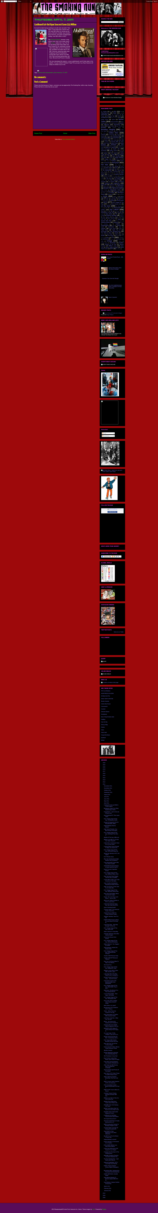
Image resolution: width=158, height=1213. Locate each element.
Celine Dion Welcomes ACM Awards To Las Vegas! (111, 1149)
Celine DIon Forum (106, 704)
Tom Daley (110, 235)
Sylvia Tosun (112, 228)
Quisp (102, 211)
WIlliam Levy (112, 245)
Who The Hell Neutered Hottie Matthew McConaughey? (111, 859)
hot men (104, 165)
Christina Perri (116, 138)
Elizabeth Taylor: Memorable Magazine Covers (111, 1112)
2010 (104, 1193)
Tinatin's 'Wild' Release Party (111, 955)
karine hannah (119, 174)
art (120, 117)
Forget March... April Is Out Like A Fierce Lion (111, 812)
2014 (104, 777)
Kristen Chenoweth (110, 177)
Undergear (121, 237)
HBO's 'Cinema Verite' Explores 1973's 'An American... (111, 1082)
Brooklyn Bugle (117, 127)
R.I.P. (107, 211)
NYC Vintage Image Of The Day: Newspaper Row (110, 998)
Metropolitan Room (115, 190)
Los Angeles (112, 181)
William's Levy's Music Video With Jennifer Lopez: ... (111, 971)
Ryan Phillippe (115, 216)
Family (122, 152)
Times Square (118, 234)
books (102, 126)
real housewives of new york (112, 212)
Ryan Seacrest (58, 72)
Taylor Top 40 (116, 230)
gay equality (116, 156)
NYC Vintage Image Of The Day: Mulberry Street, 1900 (111, 873)
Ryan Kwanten (106, 216)
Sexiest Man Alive (106, 221)
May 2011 (106, 801)
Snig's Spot (104, 732)
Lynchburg (121, 181)
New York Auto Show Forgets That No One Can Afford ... (111, 877)
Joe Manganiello (107, 170)
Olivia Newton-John (116, 204)
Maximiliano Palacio (108, 188)
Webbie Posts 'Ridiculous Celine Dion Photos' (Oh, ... (111, 1102)
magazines (116, 183)
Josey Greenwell (114, 171)
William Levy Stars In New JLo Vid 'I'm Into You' (111, 1098)
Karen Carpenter (113, 297)
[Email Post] (38, 70)
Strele (120, 226)
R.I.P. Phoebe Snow (109, 856)
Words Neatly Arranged (112, 247)
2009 (104, 1195)
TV (63, 72)
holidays (113, 160)
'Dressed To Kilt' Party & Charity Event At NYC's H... (111, 1121)
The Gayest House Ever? (110, 1118)
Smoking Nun (107, 223)
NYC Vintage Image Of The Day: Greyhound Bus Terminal (110, 952)
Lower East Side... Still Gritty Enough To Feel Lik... (111, 925)
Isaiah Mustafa (114, 166)
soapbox (118, 224)
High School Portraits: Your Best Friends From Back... (111, 830)
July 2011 (106, 796)
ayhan (113, 119)
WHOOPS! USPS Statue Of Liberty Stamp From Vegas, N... (111, 1030)
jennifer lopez (114, 169)
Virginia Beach (104, 242)
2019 (104, 769)
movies (110, 194)
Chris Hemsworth (114, 137)
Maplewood (112, 184)
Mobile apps (105, 192)
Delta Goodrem (112, 145)
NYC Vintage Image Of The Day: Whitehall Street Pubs (111, 890)
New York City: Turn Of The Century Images (110, 1044)
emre (110, 151)
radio (111, 211)
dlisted (102, 740)
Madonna (107, 183)
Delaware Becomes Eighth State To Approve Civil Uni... (111, 1025)
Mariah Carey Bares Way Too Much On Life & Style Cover (111, 1109)
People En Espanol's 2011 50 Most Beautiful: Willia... (111, 823)
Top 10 (117, 235)
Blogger (104, 1209)
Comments (106, 436)
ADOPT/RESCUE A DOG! (107, 693)
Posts (104, 433)
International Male (105, 166)
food (113, 154)
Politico (103, 727)
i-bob (93, 1209)
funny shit (106, 156)
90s (121, 111)
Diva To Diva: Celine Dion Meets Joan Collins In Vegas (111, 1059)
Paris (102, 207)
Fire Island (114, 153)
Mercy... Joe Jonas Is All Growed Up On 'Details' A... (111, 1022)
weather (121, 242)
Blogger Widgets (110, 314)
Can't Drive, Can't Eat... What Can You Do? (111, 1018)
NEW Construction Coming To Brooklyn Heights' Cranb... (111, 1125)
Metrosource (103, 191)
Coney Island (114, 140)
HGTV (102, 160)
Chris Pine (108, 138)
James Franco (108, 167)
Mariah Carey (120, 184)
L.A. (102, 178)
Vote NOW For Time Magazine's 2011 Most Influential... (110, 1133)
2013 (104, 779)
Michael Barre (117, 191)
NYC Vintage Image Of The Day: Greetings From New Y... (111, 834)
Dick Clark (120, 147)
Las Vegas (117, 178)
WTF (66, 72)
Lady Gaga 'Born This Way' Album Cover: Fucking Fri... (111, 974)
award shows (104, 119)
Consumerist (104, 706)
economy (103, 150)
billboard (106, 124)
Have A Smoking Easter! (110, 907)
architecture (104, 117)
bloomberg (117, 124)
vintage (109, 241)
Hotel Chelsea (118, 164)
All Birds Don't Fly (105, 696)
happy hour (108, 159)
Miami (109, 191)
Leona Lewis (104, 180)
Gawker (53, 43)
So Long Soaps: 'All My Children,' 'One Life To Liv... (111, 1033)
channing (109, 136)
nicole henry (113, 199)
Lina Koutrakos (114, 180)
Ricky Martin (109, 214)
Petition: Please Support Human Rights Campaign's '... (111, 1167)
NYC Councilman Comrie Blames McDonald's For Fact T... (111, 1086)
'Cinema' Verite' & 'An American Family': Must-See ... (111, 910)
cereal (117, 134)
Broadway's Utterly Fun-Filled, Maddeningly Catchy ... (111, 809)
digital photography (105, 148)
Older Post (91, 133)
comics (106, 140)
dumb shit (116, 149)
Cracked (103, 709)
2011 (104, 784)
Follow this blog (112, 511)
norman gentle (120, 200)
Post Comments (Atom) (68, 139)
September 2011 (108, 792)
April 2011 (106, 803)
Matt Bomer (121, 186)
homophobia (106, 162)
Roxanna (122, 215)
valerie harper (119, 239)
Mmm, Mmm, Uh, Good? (110, 1005)
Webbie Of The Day (110, 244)
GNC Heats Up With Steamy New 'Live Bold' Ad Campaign (111, 1066)
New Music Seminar (110, 197)
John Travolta (104, 171)
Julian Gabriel (116, 172)
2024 (104, 764)
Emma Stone (104, 151)
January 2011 (107, 1190)
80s (115, 111)
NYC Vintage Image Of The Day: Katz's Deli (110, 928)
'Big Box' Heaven (108, 1050)
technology (104, 231)
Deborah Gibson (105, 711)
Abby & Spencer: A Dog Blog (111, 931)
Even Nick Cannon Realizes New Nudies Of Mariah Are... (111, 1062)
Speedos (119, 225)
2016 (104, 773)
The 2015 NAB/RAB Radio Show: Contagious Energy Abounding (115, 287)
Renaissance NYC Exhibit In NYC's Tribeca (111, 1008)
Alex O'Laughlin (115, 114)
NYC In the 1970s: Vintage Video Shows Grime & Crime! (110, 1002)
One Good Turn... (108, 964)
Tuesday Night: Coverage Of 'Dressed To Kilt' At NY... (111, 1128)
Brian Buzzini (119, 126)
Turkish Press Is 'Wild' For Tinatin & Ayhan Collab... (110, 913)
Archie (119, 116)
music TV (115, 196)
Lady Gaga (109, 178)
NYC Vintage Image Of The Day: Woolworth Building (110, 941)
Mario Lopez (106, 185)
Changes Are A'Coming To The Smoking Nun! (111, 1152)
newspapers (120, 197)
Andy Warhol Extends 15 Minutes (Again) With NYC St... (111, 1179)
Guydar (111, 157)
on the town (106, 206)
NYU (108, 204)
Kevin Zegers (115, 176)
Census (103, 134)
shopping (115, 222)
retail (102, 213)
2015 (104, 775)
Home (65, 133)
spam (113, 225)
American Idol (41, 72)
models (112, 192)
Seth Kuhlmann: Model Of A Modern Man (110, 948)
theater (116, 233)
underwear (105, 239)
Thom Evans (109, 234)
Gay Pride (103, 157)
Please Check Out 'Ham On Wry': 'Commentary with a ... (111, 1037)
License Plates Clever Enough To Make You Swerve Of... (111, 847)
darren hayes (114, 143)
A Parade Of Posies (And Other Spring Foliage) (111, 934)
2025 (104, 762)
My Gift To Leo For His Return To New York (111, 1136)
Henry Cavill (119, 159)
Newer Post (38, 133)
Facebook (116, 151)
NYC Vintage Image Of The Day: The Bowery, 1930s (110, 819)
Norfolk (112, 200)
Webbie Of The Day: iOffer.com (111, 837)
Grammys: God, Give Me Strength (110, 278)
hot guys (115, 163)
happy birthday (119, 157)
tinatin (103, 235)
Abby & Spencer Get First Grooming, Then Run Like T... (111, 1078)
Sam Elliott (103, 219)
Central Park (111, 134)
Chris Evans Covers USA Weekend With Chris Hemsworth (110, 982)
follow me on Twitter (119, 632)
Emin (121, 150)
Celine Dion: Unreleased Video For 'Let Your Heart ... (111, 843)
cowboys (107, 141)
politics (103, 209)
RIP (116, 214)
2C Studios (104, 111)
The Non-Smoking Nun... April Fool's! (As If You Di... (111, 1159)
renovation (119, 212)
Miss (123, 191)
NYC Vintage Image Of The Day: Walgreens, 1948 (110, 967)
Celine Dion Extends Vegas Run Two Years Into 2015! (111, 904)
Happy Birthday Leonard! (110, 1139)
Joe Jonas (121, 169)
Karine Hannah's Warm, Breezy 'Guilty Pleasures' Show (111, 1047)
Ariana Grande (114, 117)
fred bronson (120, 154)
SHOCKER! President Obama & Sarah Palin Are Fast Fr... (111, 866)
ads (121, 113)
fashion (106, 153)
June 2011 (107, 799)
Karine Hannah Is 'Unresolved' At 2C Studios (111, 1142)
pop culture (114, 210)
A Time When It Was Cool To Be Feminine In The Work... (112, 880)
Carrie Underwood (120, 131)
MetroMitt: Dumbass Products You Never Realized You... (111, 1156)
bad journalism (49, 72)
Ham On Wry (104, 722)
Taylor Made (104, 230)
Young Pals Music (105, 735)
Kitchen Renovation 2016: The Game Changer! (115, 268)
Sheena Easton (105, 222)
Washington (113, 242)
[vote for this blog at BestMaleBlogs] (112, 471)
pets (111, 207)
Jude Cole (109, 172)
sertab (119, 219)
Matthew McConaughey (118, 187)
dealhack (103, 737)
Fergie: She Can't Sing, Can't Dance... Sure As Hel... (111, 897)
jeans (116, 167)
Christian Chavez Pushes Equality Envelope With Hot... (110, 1095)
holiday (107, 160)
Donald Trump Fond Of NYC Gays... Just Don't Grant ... (111, 978)
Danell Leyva (106, 143)
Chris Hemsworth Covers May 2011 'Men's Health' (111, 863)
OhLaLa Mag (104, 724)
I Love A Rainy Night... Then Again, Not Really (110, 994)
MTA (117, 194)
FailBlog (103, 719)
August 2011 (107, 794)
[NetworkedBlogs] (112, 509)
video (102, 241)
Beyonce (121, 123)
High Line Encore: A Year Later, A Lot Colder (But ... (111, 887)
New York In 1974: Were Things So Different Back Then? (112, 1074)
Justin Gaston (110, 174)
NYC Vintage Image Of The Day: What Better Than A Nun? (110, 987)
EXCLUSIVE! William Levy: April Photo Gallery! (110, 1145)
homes (122, 160)
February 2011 (108, 1188)
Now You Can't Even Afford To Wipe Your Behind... (111, 962)
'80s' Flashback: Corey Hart (110, 1056)
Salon (102, 730)
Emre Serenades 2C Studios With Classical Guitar (111, 1015)
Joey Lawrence (118, 170)
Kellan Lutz (106, 176)
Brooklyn (103, 127)
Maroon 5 (113, 185)
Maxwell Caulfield (118, 188)
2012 (104, 782)
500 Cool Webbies (105, 691)
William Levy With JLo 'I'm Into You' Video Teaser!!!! (111, 840)
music (105, 196)
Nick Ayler (106, 199)
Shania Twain (119, 220)
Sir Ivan (122, 222)
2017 (104, 771)
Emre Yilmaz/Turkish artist (107, 717)
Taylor (120, 228)
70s (111, 111)
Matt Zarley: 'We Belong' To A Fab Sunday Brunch (111, 991)
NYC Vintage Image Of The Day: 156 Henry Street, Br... (111, 850)
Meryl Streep (104, 190)
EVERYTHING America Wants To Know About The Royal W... (111, 921)
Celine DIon (113, 133)
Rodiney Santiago (111, 215)
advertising (104, 114)
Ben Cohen (109, 123)
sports (102, 227)
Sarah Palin (112, 219)
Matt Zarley (106, 187)
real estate (117, 211)
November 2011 (108, 788)
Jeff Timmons (106, 169)
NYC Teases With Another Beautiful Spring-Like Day (111, 1040)
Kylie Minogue (119, 177)
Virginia (120, 241)
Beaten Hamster (105, 701)
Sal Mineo (120, 218)
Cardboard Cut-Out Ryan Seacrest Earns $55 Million (55, 24)
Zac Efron (118, 248)
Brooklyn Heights (108, 129)
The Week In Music (106, 233)
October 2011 (107, 790)
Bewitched (115, 123)
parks (106, 207)
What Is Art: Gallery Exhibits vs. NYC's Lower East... (111, 901)
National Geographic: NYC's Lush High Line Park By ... (111, 1163)
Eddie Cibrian (113, 150)
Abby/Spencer (105, 113)
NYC (105, 202)
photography (117, 207)
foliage (108, 154)
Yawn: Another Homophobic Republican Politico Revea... (111, 884)
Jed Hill (122, 167)
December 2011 (108, 786)
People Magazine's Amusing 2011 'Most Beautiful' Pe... (111, 1053)
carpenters (111, 131)
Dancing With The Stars (117, 141)
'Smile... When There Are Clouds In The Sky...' (110, 1011)
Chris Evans (104, 137)
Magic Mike (104, 184)
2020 (104, 767)
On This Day (119, 206)
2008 (104, 1197)
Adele (114, 113)
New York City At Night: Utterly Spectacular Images (111, 894)
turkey (107, 237)
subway (103, 228)
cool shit (121, 140)
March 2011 (107, 1186)
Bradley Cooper (110, 126)
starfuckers (111, 227)
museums (122, 194)
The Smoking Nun (115, 231)
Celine (104, 133)
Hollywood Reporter (56, 39)
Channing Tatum (117, 136)
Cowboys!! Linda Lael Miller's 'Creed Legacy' (111, 805)
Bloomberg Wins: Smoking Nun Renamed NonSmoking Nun (111, 1171)
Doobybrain (104, 714)
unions (112, 239)
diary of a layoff (110, 147)
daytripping (113, 144)
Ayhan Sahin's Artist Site (107, 698)
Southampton (105, 225)
